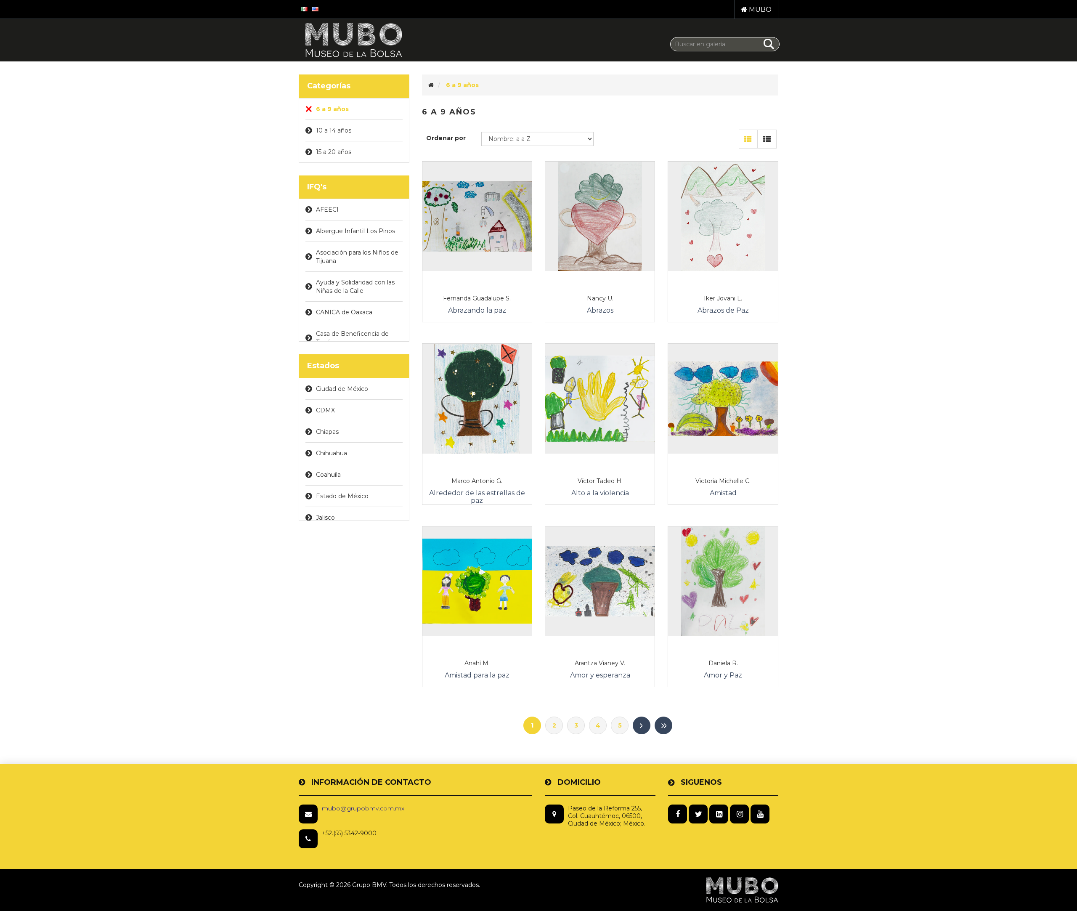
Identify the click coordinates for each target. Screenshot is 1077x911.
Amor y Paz (723, 675)
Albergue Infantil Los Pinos (355, 231)
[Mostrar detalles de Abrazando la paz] (477, 216)
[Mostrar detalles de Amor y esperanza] (600, 581)
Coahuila (328, 474)
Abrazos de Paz (723, 310)
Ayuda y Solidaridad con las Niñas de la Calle (355, 287)
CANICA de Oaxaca (344, 312)
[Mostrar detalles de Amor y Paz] (722, 581)
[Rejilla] (748, 139)
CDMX (325, 410)
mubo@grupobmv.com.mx (363, 808)
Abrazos (600, 310)
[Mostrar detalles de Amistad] (722, 398)
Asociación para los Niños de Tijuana (357, 257)
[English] (315, 8)
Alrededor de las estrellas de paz (477, 497)
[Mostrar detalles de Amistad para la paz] (477, 581)
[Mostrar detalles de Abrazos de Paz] (722, 216)
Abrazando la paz (477, 310)
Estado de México (342, 496)
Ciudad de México (342, 389)
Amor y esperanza (600, 675)
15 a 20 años (333, 152)
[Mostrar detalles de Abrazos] (600, 216)
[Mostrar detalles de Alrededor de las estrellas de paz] (477, 398)
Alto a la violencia (600, 493)
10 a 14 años (333, 130)
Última (663, 725)
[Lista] (767, 139)
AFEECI (327, 209)
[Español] (304, 8)
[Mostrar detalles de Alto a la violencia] (600, 398)
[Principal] (431, 85)
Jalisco (325, 517)
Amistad (723, 493)
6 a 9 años (332, 109)
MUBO (759, 9)
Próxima (641, 725)
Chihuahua (331, 453)
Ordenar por (446, 138)
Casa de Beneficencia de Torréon (352, 338)
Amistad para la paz (477, 675)
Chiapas (327, 432)
